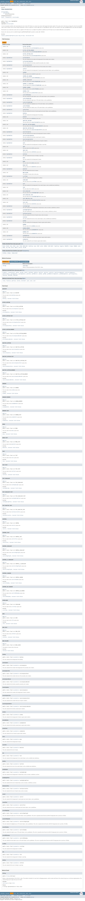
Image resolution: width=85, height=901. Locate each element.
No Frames (20, 3)
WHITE (16, 247)
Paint (2, 17)
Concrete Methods (24, 261)
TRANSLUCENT (14, 253)
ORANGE (75, 246)
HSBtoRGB (10, 275)
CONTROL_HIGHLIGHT (27, 79)
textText (25, 217)
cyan (17, 246)
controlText (26, 109)
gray (35, 246)
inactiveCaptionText (28, 139)
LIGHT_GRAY (50, 246)
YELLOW (24, 247)
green (41, 246)
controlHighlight (27, 98)
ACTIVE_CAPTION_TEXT (28, 53)
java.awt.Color (6, 12)
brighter (5, 272)
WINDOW (24, 224)
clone (4, 280)
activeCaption (26, 57)
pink (79, 246)
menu (24, 157)
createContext (11, 272)
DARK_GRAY (25, 246)
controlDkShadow (27, 94)
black (4, 246)
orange (71, 246)
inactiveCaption (27, 131)
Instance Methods (14, 261)
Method (17, 5)
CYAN (21, 246)
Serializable (15, 17)
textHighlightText (27, 209)
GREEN (45, 246)
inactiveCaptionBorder (28, 135)
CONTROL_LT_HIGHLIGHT (28, 83)
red (6, 247)
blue (11, 246)
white (12, 247)
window (24, 220)
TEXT (24, 187)
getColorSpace (6, 273)
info (24, 142)
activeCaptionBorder (28, 61)
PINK (4, 247)
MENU (24, 161)
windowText (25, 239)
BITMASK (4, 253)
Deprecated (22, 1)
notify (18, 280)
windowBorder (26, 235)
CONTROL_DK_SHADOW (27, 76)
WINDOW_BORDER (26, 228)
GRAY (38, 246)
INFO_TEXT (25, 150)
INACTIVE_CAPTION (27, 120)
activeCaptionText (27, 65)
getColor (41, 272)
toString (25, 265)
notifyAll (23, 280)
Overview (2, 1)
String (4, 265)
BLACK (7, 246)
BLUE (14, 246)
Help (30, 1)
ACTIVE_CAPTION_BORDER (28, 50)
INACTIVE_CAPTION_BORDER (29, 124)
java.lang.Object (4, 11)
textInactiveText (27, 213)
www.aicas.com (17, 898)
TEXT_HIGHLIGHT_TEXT (28, 194)
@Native (4, 291)
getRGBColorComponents (52, 273)
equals (26, 272)
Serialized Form (30, 35)
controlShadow (26, 105)
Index (27, 1)
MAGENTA (66, 246)
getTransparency (73, 273)
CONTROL (25, 72)
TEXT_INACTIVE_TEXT (27, 198)
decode (21, 272)
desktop (25, 113)
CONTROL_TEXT (26, 91)
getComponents (14, 273)
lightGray (56, 246)
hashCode (5, 275)
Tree (18, 1)
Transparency (8, 17)
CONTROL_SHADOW (26, 87)
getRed (40, 273)
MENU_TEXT (25, 165)
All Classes (27, 3)
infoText (25, 154)
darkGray (31, 246)
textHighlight (26, 206)
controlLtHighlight (27, 102)
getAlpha (31, 272)
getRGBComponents (63, 273)
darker (17, 272)
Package (7, 1)
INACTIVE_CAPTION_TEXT (28, 128)
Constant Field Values (13, 298)
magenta (62, 246)
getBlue (36, 272)
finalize (8, 280)
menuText (25, 168)
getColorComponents (59, 272)
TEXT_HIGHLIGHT (26, 191)
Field (10, 5)
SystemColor (9, 57)
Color (7, 22)
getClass (14, 280)
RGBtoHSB (15, 275)
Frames (15, 3)
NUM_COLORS (25, 172)
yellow (20, 247)
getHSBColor (35, 273)
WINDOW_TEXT (26, 231)
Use (15, 1)
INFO (24, 146)
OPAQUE (9, 253)
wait (28, 280)
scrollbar (25, 176)
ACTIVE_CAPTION (26, 46)
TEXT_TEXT (25, 202)
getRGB (44, 273)
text (24, 183)
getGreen (28, 273)
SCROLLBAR (25, 179)
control (25, 68)
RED (9, 247)
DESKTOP (25, 116)
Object (23, 278)
